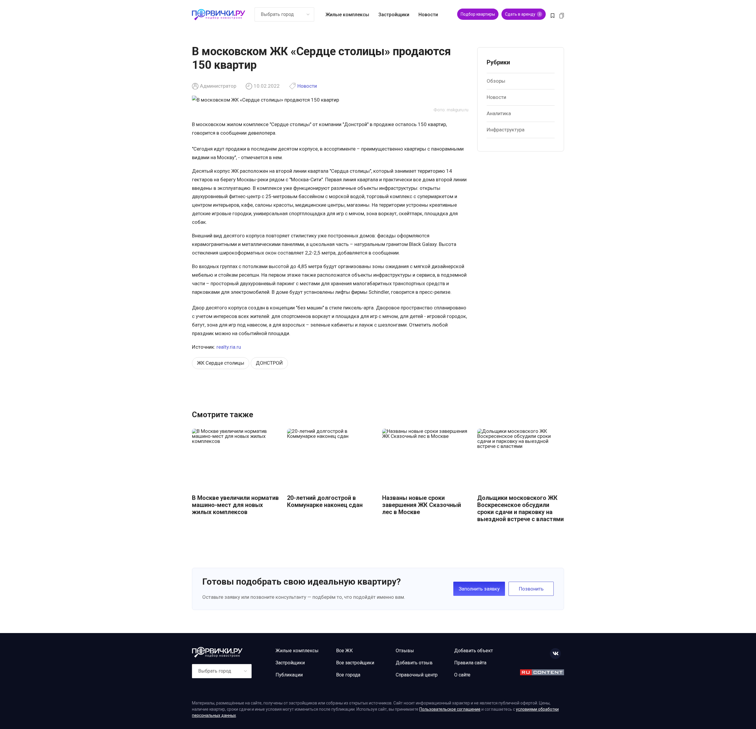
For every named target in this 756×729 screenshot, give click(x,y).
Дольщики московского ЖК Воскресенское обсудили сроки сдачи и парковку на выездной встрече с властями (520, 508)
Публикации (289, 675)
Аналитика (499, 113)
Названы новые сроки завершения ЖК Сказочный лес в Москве (421, 505)
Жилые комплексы (347, 14)
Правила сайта (470, 663)
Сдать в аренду (522, 14)
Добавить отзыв (414, 663)
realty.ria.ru (228, 347)
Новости (428, 14)
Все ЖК (344, 650)
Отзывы (405, 650)
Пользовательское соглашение (449, 709)
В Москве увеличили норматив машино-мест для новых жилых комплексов (235, 505)
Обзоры (496, 81)
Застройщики (393, 14)
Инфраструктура (505, 130)
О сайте (462, 675)
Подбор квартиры (478, 14)
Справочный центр (417, 675)
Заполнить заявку (479, 589)
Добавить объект (473, 650)
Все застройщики (355, 663)
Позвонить (531, 589)
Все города (348, 675)
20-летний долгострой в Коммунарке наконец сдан (325, 501)
